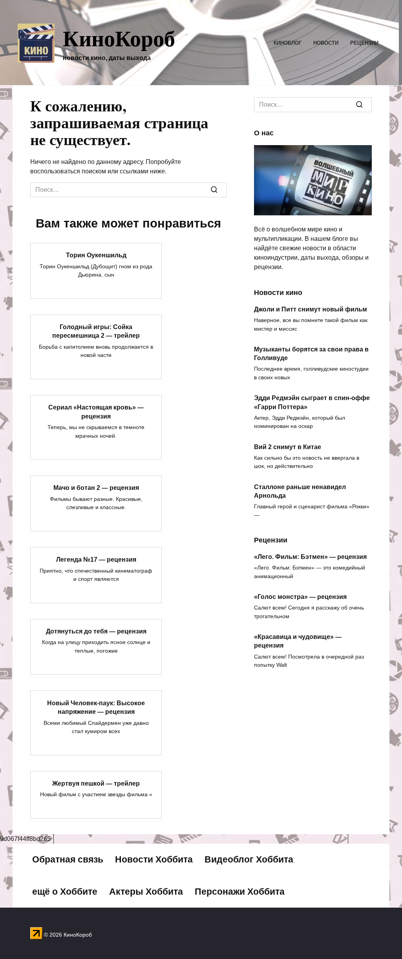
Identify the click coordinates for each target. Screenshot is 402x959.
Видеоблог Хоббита (249, 859)
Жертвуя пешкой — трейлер (96, 783)
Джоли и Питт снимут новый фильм (310, 309)
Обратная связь (67, 859)
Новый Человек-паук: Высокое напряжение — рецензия (96, 707)
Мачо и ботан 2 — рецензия (96, 487)
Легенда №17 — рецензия (96, 559)
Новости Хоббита (154, 859)
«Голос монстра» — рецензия (300, 596)
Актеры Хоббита (146, 891)
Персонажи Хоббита (240, 891)
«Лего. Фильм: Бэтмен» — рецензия (310, 556)
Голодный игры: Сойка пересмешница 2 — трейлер (96, 331)
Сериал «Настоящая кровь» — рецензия (96, 411)
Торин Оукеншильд (96, 255)
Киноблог (288, 43)
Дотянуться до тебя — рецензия (96, 631)
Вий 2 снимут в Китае (287, 446)
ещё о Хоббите (64, 891)
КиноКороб (119, 38)
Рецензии (364, 43)
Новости (325, 43)
